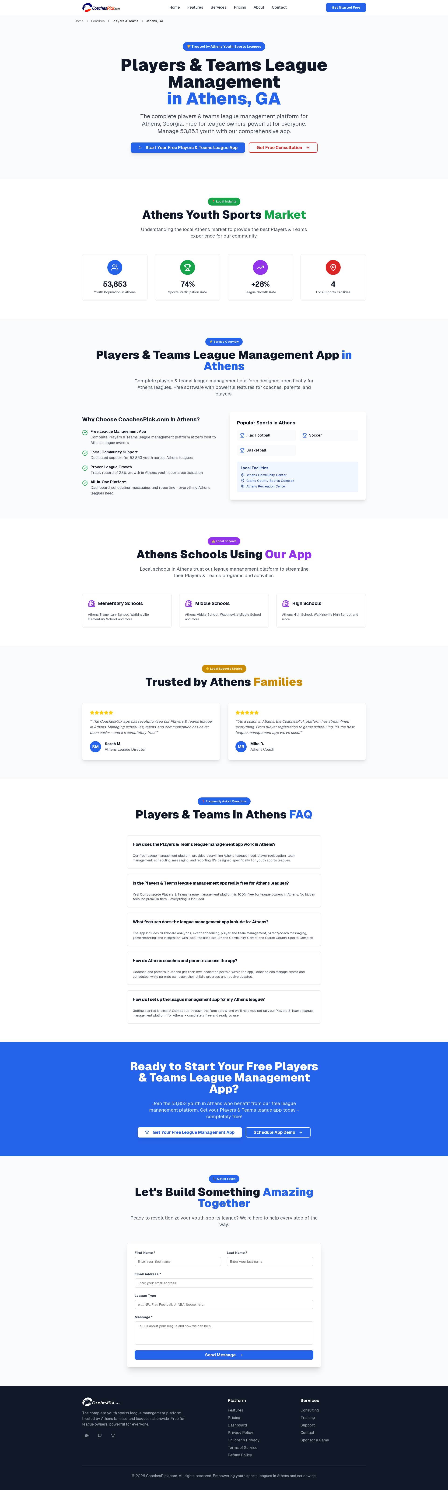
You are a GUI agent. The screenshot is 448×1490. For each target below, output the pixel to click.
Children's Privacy (243, 1440)
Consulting (310, 1410)
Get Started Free (346, 7)
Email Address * (148, 1274)
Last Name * (237, 1253)
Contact (279, 7)
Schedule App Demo (274, 1132)
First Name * (145, 1253)
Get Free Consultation (279, 147)
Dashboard (237, 1425)
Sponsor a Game (315, 1440)
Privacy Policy (240, 1432)
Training (308, 1417)
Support (308, 1425)
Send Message (220, 1354)
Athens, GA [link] (154, 21)
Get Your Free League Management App (193, 1132)
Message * (144, 1317)
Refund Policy (240, 1455)
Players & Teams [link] (125, 21)
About (259, 7)
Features (195, 7)
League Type (145, 1296)
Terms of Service (242, 1447)
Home (174, 7)
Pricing (240, 7)
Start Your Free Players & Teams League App (192, 147)
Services (219, 7)
